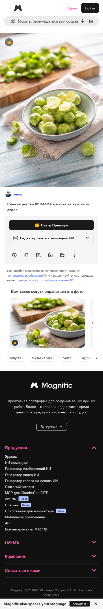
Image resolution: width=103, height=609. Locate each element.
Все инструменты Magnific (26, 528)
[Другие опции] (74, 255)
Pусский (51, 427)
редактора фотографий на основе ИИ (46, 280)
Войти (90, 7)
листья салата (42, 358)
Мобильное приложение (25, 516)
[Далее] (92, 323)
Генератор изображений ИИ (28, 468)
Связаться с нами (22, 570)
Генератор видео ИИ (22, 474)
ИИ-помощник (16, 462)
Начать (12, 542)
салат (67, 358)
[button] (51, 427)
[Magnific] (51, 386)
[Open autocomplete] (11, 21)
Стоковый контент (19, 486)
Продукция (16, 447)
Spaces (11, 456)
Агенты (16, 498)
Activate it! (79, 604)
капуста (15, 358)
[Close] (96, 604)
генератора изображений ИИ (29, 275)
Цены (73, 7)
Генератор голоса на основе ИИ (31, 480)
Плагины (17, 504)
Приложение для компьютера (35, 510)
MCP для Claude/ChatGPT (26, 492)
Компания (15, 556)
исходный (33, 42)
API (7, 523)
